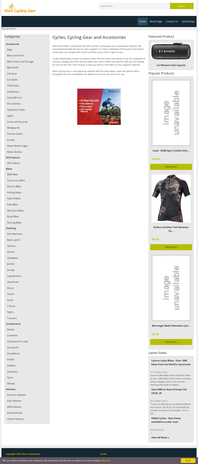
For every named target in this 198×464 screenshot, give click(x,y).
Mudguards (13, 127)
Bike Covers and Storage (20, 61)
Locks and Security (17, 121)
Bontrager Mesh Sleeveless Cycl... (171, 325)
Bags (9, 49)
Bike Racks (12, 67)
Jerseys (11, 270)
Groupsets (13, 347)
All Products (13, 163)
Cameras (12, 73)
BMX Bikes (12, 174)
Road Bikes (13, 216)
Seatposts (12, 371)
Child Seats (13, 85)
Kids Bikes (12, 204)
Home (142, 21)
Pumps (11, 139)
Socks (10, 300)
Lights (10, 115)
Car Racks (12, 79)
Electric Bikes (14, 186)
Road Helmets (14, 412)
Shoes (10, 288)
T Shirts (11, 306)
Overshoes (13, 282)
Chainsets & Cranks (17, 341)
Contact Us (172, 21)
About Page (156, 21)
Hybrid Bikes (14, 198)
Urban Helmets (15, 419)
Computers (13, 91)
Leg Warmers (14, 276)
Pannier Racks (14, 133)
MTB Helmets (14, 407)
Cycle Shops (188, 21)
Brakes (10, 329)
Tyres (10, 377)
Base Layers (13, 239)
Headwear (12, 258)
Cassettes (12, 335)
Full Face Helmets (16, 395)
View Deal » (171, 166)
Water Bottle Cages (17, 145)
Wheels (11, 383)
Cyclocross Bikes (16, 180)
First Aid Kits (14, 103)
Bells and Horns (15, 55)
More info (105, 460)
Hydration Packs (16, 109)
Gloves (10, 251)
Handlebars (13, 353)
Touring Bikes (14, 222)
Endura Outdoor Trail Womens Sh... (171, 229)
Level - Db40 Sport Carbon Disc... (171, 150)
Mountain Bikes (15, 210)
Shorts (10, 294)
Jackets (11, 263)
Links (103, 454)
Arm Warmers (14, 233)
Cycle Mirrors (14, 97)
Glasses (11, 245)
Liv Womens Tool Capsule (171, 65)
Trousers (12, 318)
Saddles (11, 365)
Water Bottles (14, 152)
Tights (10, 312)
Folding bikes (14, 192)
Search (181, 6)
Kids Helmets (14, 400)
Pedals (10, 359)
